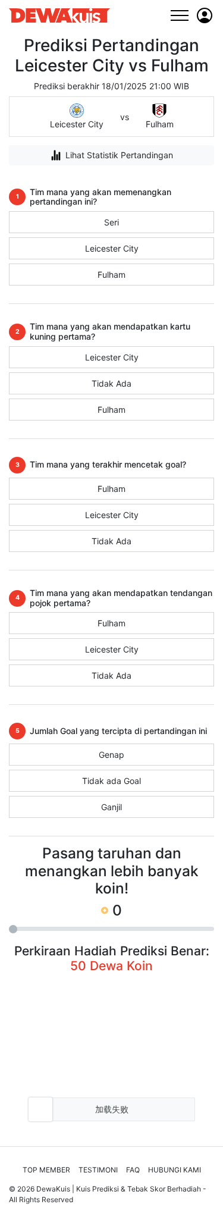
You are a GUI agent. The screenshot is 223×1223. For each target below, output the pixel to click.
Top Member (46, 1169)
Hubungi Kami (174, 1169)
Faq (133, 1169)
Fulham (111, 274)
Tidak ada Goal (111, 781)
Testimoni (98, 1169)
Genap (111, 755)
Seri (111, 222)
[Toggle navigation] (179, 15)
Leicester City (112, 248)
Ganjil (111, 807)
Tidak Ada (111, 383)
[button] (204, 15)
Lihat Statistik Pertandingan (119, 155)
